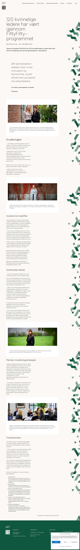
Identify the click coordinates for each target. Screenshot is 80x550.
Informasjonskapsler (68, 531)
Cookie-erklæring (62, 546)
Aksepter (56, 542)
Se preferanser (74, 542)
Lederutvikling (40, 3)
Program (62, 3)
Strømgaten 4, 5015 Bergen (37, 532)
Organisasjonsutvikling (52, 3)
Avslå (65, 542)
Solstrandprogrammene (28, 3)
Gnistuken (69, 3)
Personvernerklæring (68, 546)
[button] (77, 533)
